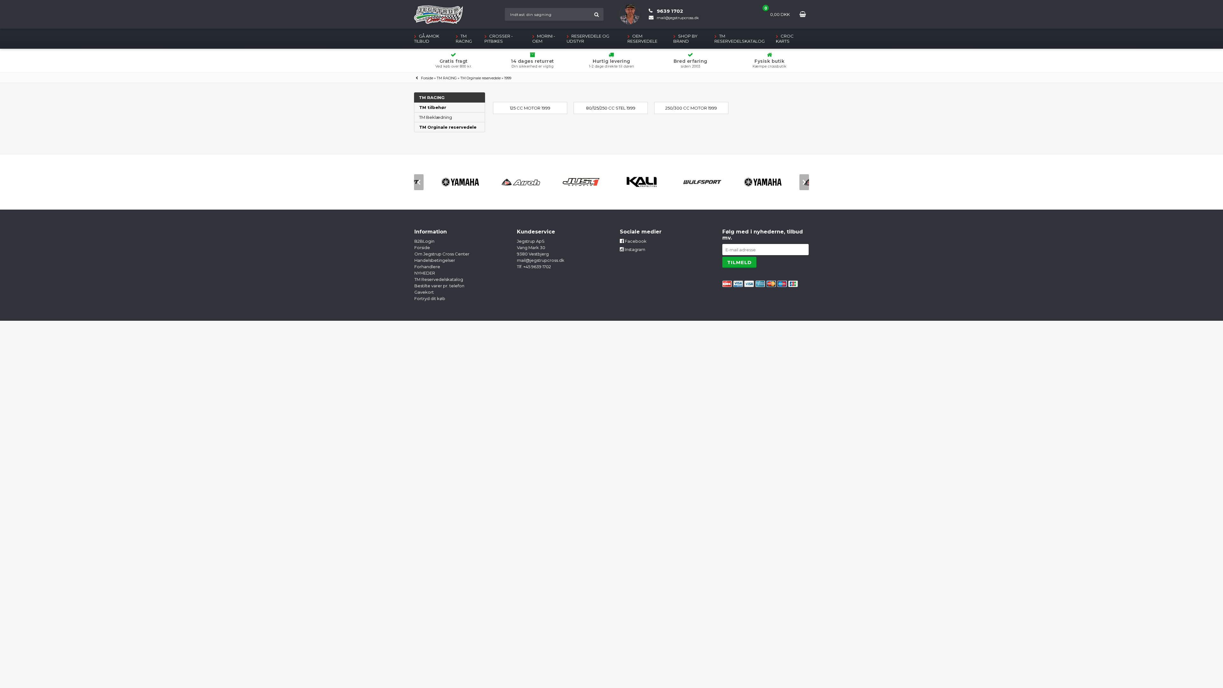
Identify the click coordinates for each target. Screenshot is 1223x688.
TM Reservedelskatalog (739, 38)
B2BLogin (424, 241)
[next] (804, 182)
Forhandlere (427, 266)
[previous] (419, 182)
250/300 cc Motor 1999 (691, 108)
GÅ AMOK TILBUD (426, 38)
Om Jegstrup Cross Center (441, 253)
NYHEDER (424, 273)
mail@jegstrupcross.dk (540, 260)
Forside (427, 78)
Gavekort (424, 292)
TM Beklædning (435, 117)
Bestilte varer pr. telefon (439, 285)
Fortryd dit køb (429, 298)
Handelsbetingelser (434, 260)
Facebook (635, 241)
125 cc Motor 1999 (530, 108)
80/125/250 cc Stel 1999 (610, 108)
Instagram (634, 249)
